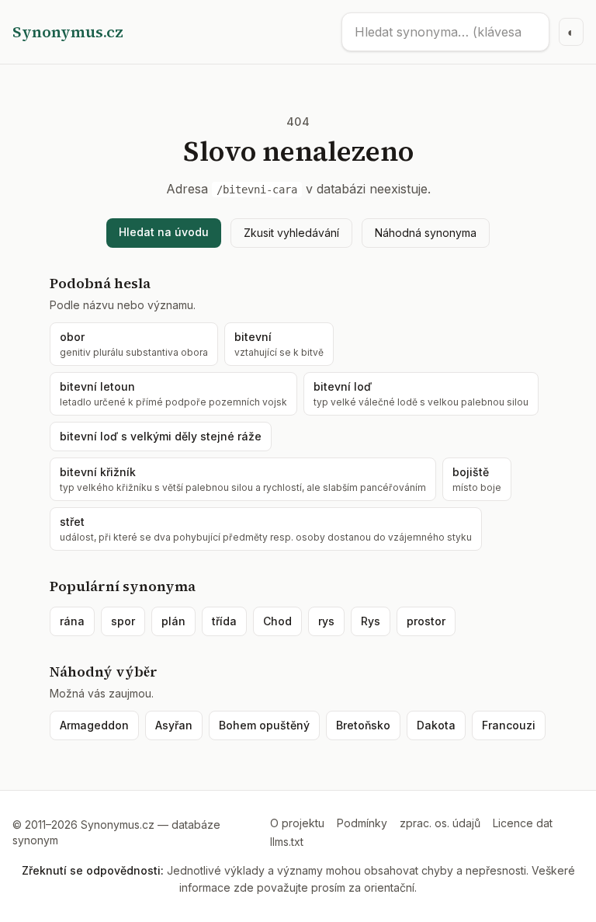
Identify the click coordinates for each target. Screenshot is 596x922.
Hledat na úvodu (164, 231)
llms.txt (286, 841)
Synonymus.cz (67, 32)
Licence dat (523, 823)
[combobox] (445, 31)
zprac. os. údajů (440, 823)
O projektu (297, 823)
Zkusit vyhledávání (291, 232)
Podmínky (362, 823)
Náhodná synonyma (425, 232)
